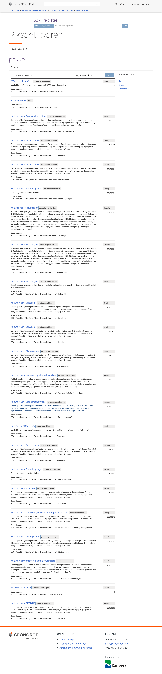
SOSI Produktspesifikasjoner (61, 10)
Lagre (109, 75)
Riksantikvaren (82, 10)
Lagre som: (81, 75)
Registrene (26, 10)
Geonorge (15, 10)
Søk (125, 25)
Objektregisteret (40, 10)
